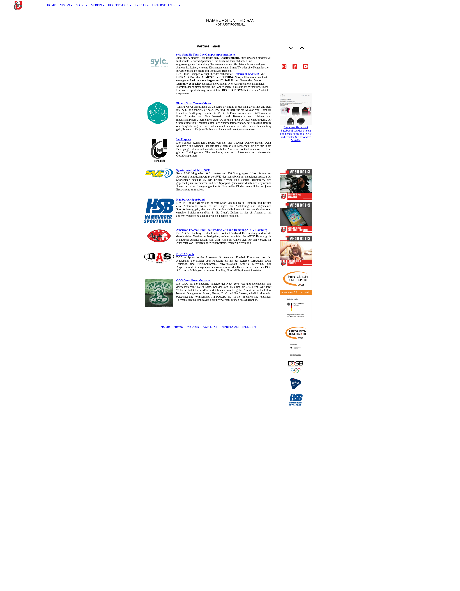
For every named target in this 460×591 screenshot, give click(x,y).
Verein (96, 5)
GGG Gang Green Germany (193, 280)
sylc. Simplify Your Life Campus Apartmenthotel (205, 54)
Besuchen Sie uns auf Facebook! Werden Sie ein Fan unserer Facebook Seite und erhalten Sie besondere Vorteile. (296, 134)
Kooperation (118, 5)
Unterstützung (165, 5)
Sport (80, 5)
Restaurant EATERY (246, 73)
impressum (229, 326)
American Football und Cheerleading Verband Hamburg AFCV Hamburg (221, 229)
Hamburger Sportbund (190, 199)
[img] (18, 5)
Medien (193, 326)
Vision (65, 5)
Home (51, 5)
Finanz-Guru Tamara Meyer (193, 103)
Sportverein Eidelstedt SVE (193, 170)
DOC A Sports (185, 254)
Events (140, 5)
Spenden (249, 326)
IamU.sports (183, 139)
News (178, 326)
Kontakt (210, 326)
